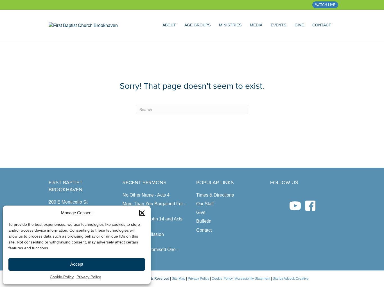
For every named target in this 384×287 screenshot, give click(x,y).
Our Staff (205, 203)
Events (278, 25)
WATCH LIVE (325, 5)
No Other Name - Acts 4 (146, 195)
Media (256, 25)
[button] (142, 213)
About (169, 25)
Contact (321, 25)
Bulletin (203, 221)
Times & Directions (215, 195)
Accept (76, 264)
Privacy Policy (88, 277)
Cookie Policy (62, 277)
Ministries (230, 25)
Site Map (178, 279)
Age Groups (197, 25)
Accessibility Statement (252, 279)
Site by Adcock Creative (290, 279)
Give (299, 25)
